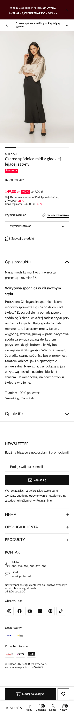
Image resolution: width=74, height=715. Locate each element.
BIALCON (11, 154)
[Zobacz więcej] (67, 25)
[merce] (38, 667)
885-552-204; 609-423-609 (29, 566)
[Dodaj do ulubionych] (63, 694)
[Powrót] (7, 25)
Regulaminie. (44, 500)
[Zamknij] (66, 9)
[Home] (14, 708)
